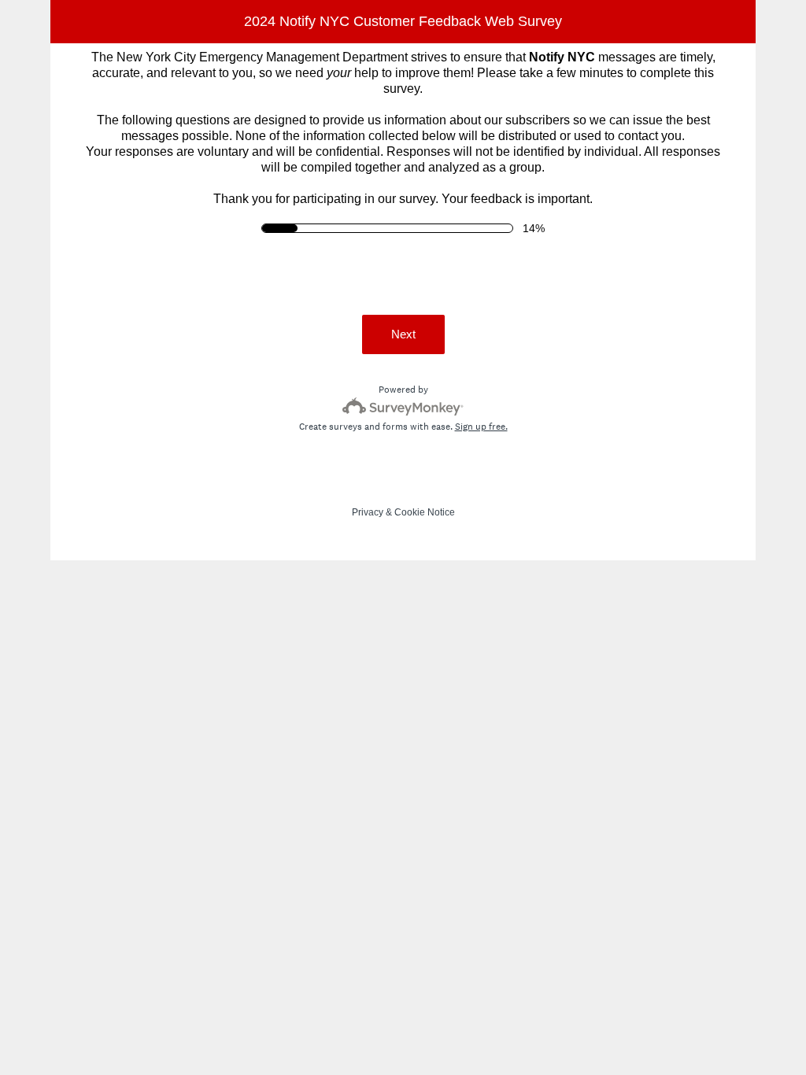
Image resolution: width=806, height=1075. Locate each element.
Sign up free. (481, 426)
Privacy (367, 512)
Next (403, 334)
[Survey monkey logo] (403, 406)
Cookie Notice (424, 512)
